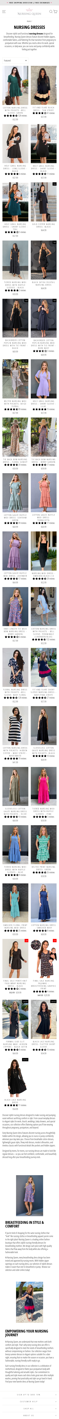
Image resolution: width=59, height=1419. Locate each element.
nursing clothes (19, 1236)
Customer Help (29, 1401)
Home (29, 21)
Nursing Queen (24, 1239)
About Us (28, 1415)
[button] (11, 115)
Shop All (29, 1408)
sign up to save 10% (28, 1394)
